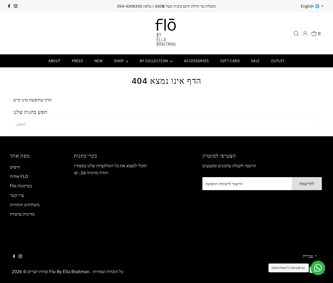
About (54, 61)
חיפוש (15, 167)
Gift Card (230, 61)
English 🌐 (310, 6)
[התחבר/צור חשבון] (305, 33)
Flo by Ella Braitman (69, 271)
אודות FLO (19, 176)
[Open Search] (296, 33)
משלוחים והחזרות (25, 205)
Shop (119, 61)
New (98, 61)
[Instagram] (15, 6)
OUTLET (278, 61)
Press (77, 61)
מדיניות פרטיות (22, 214)
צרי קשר (17, 195)
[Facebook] (9, 6)
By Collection (154, 61)
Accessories (196, 61)
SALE (255, 61)
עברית (308, 256)
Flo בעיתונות (21, 186)
